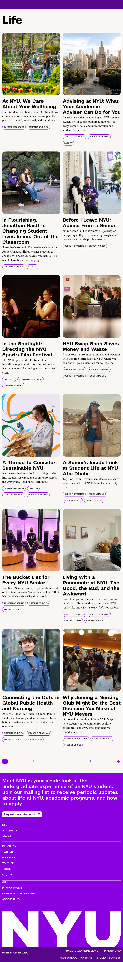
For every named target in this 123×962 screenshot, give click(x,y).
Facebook (9, 857)
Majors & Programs (39, 733)
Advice (7, 836)
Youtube (8, 863)
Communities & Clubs (30, 379)
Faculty (68, 143)
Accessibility (11, 899)
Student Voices (97, 246)
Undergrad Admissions (82, 951)
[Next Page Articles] (118, 761)
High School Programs (76, 958)
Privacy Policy (12, 887)
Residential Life (97, 376)
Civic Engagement (99, 369)
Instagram (9, 846)
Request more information (20, 814)
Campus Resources (14, 127)
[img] (31, 64)
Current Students (38, 127)
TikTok (6, 869)
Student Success (109, 958)
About (6, 882)
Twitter (7, 851)
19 (90, 761)
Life (4, 825)
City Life (33, 488)
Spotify (7, 874)
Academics (9, 830)
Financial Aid (112, 951)
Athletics (9, 379)
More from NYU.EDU (15, 952)
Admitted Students (74, 137)
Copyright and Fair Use (18, 893)
